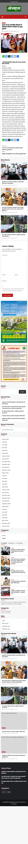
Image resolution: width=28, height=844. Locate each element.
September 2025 (6, 470)
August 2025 (5, 472)
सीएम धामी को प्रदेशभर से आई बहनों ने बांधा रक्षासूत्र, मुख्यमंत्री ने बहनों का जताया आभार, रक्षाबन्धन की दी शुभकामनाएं (13, 209)
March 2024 (5, 520)
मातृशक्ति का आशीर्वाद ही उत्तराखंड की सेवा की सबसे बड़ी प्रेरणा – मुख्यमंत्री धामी (14, 419)
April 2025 (4, 484)
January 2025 (5, 492)
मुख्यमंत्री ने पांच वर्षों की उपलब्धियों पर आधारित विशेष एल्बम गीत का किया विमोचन (13, 402)
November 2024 (6, 498)
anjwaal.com (5, 185)
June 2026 (4, 444)
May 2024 (4, 515)
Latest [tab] (4, 543)
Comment (5, 255)
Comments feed (6, 626)
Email (16, 274)
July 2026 (4, 442)
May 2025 (4, 481)
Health (3, 535)
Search (3, 386)
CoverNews (21, 802)
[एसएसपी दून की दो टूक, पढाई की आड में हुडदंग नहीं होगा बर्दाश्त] (5, 581)
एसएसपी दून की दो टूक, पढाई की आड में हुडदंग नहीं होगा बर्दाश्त (13, 415)
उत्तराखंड (3, 22)
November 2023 (6, 523)
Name (4, 274)
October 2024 (5, 500)
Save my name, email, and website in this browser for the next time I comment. (13, 289)
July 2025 (4, 475)
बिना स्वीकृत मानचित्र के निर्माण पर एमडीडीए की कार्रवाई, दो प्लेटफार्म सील (13, 412)
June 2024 (4, 512)
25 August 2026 (12, 238)
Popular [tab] (11, 543)
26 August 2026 (12, 185)
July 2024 (4, 509)
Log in (3, 620)
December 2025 (6, 461)
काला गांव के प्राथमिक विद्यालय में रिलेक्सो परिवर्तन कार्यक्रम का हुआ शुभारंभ (12, 147)
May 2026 (4, 447)
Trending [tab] (19, 543)
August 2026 (5, 439)
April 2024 (4, 517)
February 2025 (5, 489)
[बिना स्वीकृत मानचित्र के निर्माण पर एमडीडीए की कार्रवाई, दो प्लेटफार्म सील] (14, 224)
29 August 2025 (13, 31)
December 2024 (6, 495)
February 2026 (5, 456)
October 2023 (5, 526)
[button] (2, 16)
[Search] (25, 16)
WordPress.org (6, 629)
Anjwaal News (6, 31)
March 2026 (5, 453)
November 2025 (6, 464)
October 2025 (5, 467)
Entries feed (5, 623)
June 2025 (4, 478)
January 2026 (5, 458)
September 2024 (6, 503)
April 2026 (4, 450)
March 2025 (5, 486)
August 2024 (5, 506)
